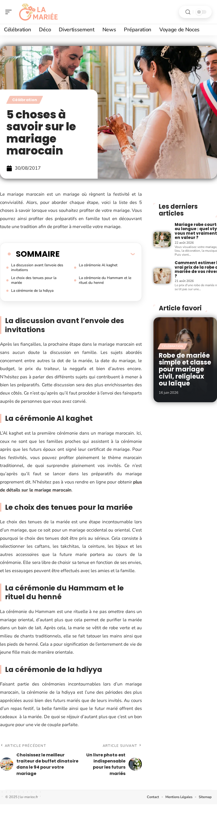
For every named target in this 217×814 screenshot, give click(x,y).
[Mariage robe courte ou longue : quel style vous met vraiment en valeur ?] (161, 239)
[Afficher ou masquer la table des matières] (97, 254)
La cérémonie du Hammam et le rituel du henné (105, 280)
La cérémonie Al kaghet (98, 265)
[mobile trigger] (9, 12)
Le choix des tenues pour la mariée (33, 280)
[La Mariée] (38, 12)
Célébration (24, 99)
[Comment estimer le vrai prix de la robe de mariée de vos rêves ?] (161, 276)
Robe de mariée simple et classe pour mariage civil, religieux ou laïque (185, 369)
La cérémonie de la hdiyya (32, 290)
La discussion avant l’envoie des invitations (37, 267)
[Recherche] (188, 12)
